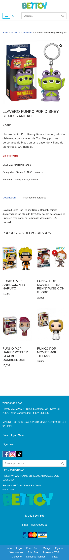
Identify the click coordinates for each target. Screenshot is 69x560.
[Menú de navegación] (6, 16)
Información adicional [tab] (34, 197)
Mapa (21, 435)
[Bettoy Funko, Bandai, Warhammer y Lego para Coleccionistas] (34, 5)
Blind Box (33, 552)
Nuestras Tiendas (36, 556)
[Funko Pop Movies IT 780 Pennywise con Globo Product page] (52, 258)
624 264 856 (36, 515)
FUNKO (15, 32)
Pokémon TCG (51, 552)
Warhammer (16, 552)
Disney (19, 172)
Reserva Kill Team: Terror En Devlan (22, 485)
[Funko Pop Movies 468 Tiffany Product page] (52, 326)
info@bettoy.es (38, 524)
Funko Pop (32, 548)
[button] (61, 46)
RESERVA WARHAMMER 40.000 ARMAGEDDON (31, 475)
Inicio (5, 32)
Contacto (17, 556)
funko (25, 179)
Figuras (59, 548)
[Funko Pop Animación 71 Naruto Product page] (17, 258)
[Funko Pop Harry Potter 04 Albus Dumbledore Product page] (17, 326)
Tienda (53, 556)
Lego (19, 548)
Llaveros (27, 32)
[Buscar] (13, 15)
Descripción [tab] (9, 197)
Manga (46, 548)
